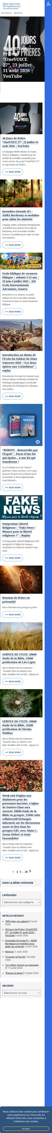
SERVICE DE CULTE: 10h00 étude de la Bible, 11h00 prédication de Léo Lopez (19, 658)
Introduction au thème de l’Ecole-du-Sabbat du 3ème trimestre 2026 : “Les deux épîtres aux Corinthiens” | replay (19, 362)
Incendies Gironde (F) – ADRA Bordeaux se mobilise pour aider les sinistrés (20, 215)
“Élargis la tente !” (14, 973)
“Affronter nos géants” (17, 921)
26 (26, 871)
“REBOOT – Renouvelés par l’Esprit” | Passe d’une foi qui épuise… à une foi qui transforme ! (20, 455)
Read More (15, 171)
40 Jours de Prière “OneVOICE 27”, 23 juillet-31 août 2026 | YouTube (20, 142)
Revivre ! (9, 951)
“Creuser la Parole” (15, 956)
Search (8, 13)
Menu (19, 13)
